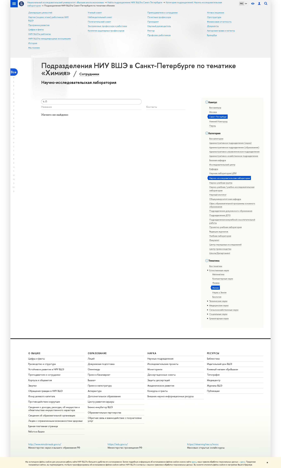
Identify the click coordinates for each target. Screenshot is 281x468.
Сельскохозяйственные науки (223, 309)
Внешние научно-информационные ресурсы (170, 396)
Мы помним (34, 47)
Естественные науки (219, 270)
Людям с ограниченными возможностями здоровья (55, 420)
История (32, 43)
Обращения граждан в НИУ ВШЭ (45, 390)
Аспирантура (94, 390)
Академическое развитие (160, 385)
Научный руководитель (159, 26)
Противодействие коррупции (44, 401)
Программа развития (38, 25)
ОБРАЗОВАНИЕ (97, 353)
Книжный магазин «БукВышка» (222, 369)
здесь (194, 462)
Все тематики (215, 266)
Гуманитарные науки (219, 318)
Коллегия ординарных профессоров (106, 30)
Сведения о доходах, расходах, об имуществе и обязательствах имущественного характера (54, 409)
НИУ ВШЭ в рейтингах (39, 33)
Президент (153, 21)
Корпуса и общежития (40, 380)
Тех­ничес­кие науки (218, 301)
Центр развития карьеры (101, 401)
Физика (215, 282)
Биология (216, 296)
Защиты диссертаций (158, 380)
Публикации (213, 390)
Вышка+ (92, 380)
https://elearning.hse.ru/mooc (203, 444)
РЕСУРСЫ (213, 353)
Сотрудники (89, 73)
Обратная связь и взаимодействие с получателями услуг (115, 419)
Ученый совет (95, 12)
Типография (213, 374)
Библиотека (213, 358)
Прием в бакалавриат (99, 374)
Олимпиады (94, 369)
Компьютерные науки (222, 278)
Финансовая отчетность (219, 21)
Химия (215, 287)
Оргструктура (214, 17)
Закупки (32, 385)
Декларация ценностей (40, 12)
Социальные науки (218, 314)
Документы (213, 26)
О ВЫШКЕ (34, 353)
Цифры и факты (36, 29)
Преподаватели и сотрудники (162, 12)
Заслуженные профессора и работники (107, 26)
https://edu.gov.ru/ (118, 444)
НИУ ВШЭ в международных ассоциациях (49, 38)
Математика (218, 274)
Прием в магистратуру (100, 385)
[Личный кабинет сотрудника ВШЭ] (259, 3)
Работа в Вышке (36, 431)
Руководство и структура (42, 363)
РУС (241, 3)
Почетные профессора (159, 17)
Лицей (91, 358)
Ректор (151, 30)
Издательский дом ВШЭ (219, 363)
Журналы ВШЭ (214, 385)
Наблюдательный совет (100, 17)
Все (13, 72)
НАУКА (151, 353)
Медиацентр (213, 380)
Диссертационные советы (161, 374)
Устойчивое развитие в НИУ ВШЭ (46, 369)
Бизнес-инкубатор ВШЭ (100, 407)
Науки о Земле (219, 292)
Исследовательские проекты (162, 363)
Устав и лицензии (215, 12)
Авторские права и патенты (221, 30)
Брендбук (212, 35)
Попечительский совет (99, 21)
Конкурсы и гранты (157, 390)
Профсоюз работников (159, 35)
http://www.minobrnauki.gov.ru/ (44, 444)
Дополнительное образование (104, 396)
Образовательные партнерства (104, 412)
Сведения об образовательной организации (51, 415)
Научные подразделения (160, 358)
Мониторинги (154, 369)
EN (246, 3)
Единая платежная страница (43, 426)
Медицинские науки (218, 305)
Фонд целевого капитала (41, 396)
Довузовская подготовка (101, 363)
